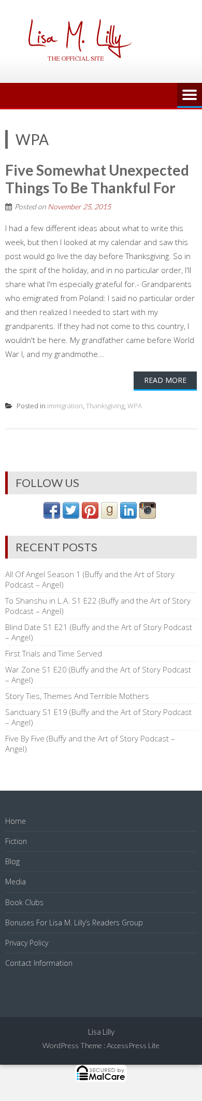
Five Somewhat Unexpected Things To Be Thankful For (97, 178)
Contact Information (39, 963)
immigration (65, 405)
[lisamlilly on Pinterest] (90, 515)
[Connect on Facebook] (52, 515)
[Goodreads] (109, 515)
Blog (12, 861)
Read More (165, 380)
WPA (134, 405)
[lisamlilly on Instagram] (147, 515)
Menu (189, 95)
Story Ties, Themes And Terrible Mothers (77, 696)
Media (15, 881)
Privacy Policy (26, 943)
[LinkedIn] (128, 515)
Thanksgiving (105, 405)
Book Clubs (24, 902)
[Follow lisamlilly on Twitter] (71, 515)
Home (15, 821)
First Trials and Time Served (53, 653)
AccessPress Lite (133, 1045)
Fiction (16, 841)
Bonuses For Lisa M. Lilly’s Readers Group (74, 922)
